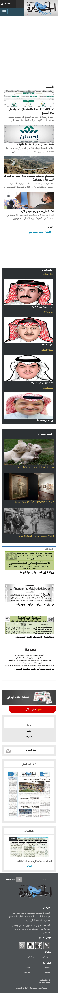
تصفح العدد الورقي (29, 764)
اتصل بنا (47, 963)
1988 (12, 839)
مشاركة (29, 737)
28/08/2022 (9, 4)
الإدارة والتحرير (46, 967)
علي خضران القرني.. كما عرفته (41, 307)
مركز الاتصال (27, 972)
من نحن (46, 907)
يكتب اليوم (47, 270)
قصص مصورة (45, 434)
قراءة (29, 725)
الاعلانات (49, 549)
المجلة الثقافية (31, 957)
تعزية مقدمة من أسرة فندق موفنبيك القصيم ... (34, 669)
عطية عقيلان (48, 388)
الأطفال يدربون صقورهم (40, 232)
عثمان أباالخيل (47, 312)
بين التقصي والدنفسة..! (44, 421)
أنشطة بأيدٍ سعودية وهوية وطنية (37, 211)
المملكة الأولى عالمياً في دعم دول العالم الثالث (34, 861)
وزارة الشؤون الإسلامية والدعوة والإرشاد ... (35, 572)
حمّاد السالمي (47, 274)
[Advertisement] (29, 49)
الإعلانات (28, 967)
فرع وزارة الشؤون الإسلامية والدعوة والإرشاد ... (33, 605)
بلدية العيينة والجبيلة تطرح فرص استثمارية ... (34, 637)
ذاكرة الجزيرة (29, 831)
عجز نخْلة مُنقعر (47, 345)
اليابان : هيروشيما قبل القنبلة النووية (36, 536)
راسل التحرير (31, 750)
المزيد (50, 227)
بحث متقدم (10, 880)
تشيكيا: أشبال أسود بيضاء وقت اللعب (36, 467)
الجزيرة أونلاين (46, 957)
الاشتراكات (47, 972)
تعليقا (29, 731)
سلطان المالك (47, 350)
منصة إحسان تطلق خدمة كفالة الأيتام (35, 144)
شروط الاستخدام (45, 980)
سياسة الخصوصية (44, 982)
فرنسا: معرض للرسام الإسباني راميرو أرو (34, 501)
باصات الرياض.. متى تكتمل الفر (41, 383)
